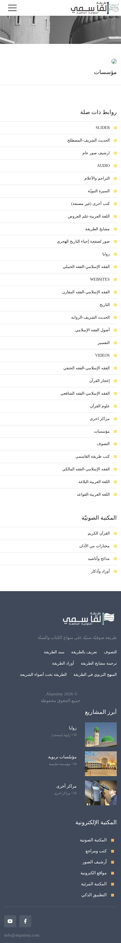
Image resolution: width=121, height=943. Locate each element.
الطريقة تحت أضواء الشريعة (43, 674)
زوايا (73, 728)
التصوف (110, 652)
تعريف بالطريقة (84, 652)
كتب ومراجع (96, 851)
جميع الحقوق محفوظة (60, 700)
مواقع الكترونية (93, 873)
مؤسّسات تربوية (62, 757)
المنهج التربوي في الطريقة (95, 674)
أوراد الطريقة (63, 663)
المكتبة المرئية (94, 884)
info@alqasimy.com (21, 935)
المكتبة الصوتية (93, 840)
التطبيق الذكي (94, 895)
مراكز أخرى (66, 786)
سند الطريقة (54, 652)
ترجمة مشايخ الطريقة (99, 663)
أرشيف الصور (94, 862)
